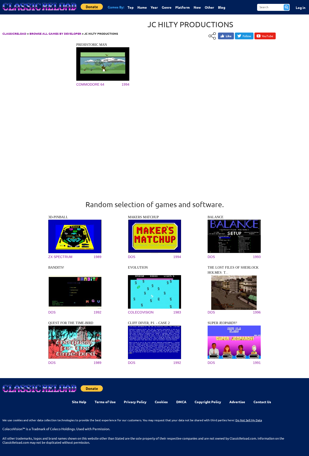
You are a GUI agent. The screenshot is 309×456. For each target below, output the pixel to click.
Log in (300, 7)
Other (209, 7)
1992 (97, 312)
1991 (257, 363)
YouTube (267, 36)
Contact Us (262, 402)
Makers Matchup (143, 217)
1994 (125, 84)
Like (229, 36)
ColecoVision (141, 312)
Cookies (161, 402)
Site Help (79, 402)
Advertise (237, 402)
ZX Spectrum (60, 257)
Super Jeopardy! (222, 323)
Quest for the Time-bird (70, 323)
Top (130, 7)
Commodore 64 (90, 84)
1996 (257, 312)
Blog (221, 7)
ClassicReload (14, 33)
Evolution (138, 267)
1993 (257, 257)
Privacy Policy (135, 402)
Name (142, 7)
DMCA (181, 402)
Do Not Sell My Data (248, 420)
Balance (216, 217)
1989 (97, 257)
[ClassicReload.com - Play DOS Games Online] (39, 11)
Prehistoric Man (91, 45)
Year (154, 7)
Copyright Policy (208, 402)
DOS (131, 257)
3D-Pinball (58, 217)
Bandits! (56, 267)
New (197, 7)
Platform (182, 7)
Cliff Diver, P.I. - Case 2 (149, 323)
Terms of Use (105, 402)
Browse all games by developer (55, 33)
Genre (166, 7)
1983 (177, 312)
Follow (247, 36)
